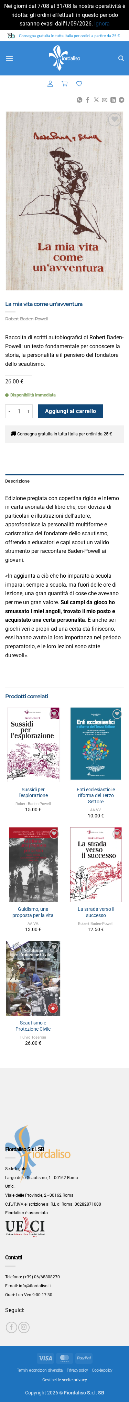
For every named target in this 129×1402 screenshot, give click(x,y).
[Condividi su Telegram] (121, 100)
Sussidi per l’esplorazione (33, 792)
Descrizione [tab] (17, 481)
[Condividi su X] (96, 100)
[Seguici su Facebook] (11, 1327)
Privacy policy (77, 1370)
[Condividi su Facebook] (87, 100)
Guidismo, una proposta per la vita (33, 912)
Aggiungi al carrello (70, 411)
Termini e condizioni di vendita (40, 1370)
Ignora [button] (102, 23)
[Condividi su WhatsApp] (79, 100)
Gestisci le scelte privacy (64, 1380)
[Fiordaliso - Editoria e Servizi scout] (65, 58)
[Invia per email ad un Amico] (104, 100)
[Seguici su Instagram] (24, 1327)
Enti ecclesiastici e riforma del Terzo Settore (96, 795)
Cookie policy (102, 1370)
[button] (9, 58)
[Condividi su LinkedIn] (113, 100)
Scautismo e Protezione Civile (33, 1026)
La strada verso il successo (96, 912)
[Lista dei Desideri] (79, 84)
